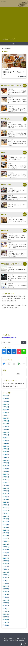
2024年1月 (6, 457)
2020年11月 (6, 544)
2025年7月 (6, 426)
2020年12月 (6, 541)
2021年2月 (6, 535)
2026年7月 (6, 395)
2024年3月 (6, 451)
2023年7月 (6, 465)
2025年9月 (6, 421)
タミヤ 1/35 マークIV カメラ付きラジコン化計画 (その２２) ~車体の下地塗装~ (17, 92)
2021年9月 (6, 516)
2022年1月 (6, 505)
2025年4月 (6, 432)
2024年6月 (6, 443)
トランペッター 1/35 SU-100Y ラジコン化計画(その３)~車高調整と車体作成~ (17, 143)
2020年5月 (6, 561)
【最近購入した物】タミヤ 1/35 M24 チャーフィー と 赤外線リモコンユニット (17, 237)
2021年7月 (6, 521)
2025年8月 (6, 423)
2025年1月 (6, 435)
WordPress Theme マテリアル (17, 638)
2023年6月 (6, 468)
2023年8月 (6, 463)
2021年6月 (6, 524)
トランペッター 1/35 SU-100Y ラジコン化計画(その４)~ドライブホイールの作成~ (17, 134)
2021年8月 (6, 519)
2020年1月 (6, 572)
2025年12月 (6, 415)
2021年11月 (6, 510)
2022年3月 (6, 499)
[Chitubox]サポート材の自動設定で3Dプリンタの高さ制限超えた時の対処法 (17, 278)
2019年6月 (6, 591)
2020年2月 (6, 569)
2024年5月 (6, 446)
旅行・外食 (22, 76)
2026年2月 (6, 409)
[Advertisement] (14, 22)
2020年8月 (6, 552)
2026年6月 (6, 398)
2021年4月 (6, 530)
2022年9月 (6, 485)
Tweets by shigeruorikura (9, 337)
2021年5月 (6, 527)
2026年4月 (6, 404)
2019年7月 (6, 589)
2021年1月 (6, 538)
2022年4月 (6, 496)
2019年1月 (6, 605)
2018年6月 (6, 625)
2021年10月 (6, 513)
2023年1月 (6, 477)
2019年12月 (6, 575)
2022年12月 (6, 479)
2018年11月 (6, 611)
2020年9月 (6, 549)
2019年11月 (6, 577)
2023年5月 (6, 471)
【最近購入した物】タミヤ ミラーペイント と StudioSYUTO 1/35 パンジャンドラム (17, 246)
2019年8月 (6, 586)
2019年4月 (6, 597)
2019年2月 (6, 603)
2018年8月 (6, 619)
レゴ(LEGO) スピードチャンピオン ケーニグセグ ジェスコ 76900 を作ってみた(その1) (17, 175)
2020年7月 (6, 555)
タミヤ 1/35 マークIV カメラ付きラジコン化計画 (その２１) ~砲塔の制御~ (17, 101)
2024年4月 (6, 449)
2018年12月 (6, 608)
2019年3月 (6, 600)
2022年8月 (6, 488)
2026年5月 (6, 401)
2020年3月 (6, 566)
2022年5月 (6, 493)
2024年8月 (6, 440)
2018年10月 (6, 614)
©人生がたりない (8, 640)
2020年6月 (6, 558)
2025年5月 (6, 429)
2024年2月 (6, 454)
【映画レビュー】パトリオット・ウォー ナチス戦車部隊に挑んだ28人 (17, 221)
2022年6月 (6, 491)
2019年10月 (6, 580)
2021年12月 (6, 507)
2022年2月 (6, 502)
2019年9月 (6, 583)
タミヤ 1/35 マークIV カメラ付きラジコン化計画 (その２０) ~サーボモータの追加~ (17, 110)
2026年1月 (6, 412)
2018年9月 (6, 617)
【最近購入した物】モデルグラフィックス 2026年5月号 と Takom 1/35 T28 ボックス (17, 255)
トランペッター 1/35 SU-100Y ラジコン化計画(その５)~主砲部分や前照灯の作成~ (17, 126)
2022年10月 (6, 482)
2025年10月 (6, 418)
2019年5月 (6, 594)
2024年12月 (6, 437)
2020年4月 (6, 563)
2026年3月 (6, 407)
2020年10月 (6, 547)
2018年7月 (6, 622)
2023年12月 (6, 460)
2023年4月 (6, 474)
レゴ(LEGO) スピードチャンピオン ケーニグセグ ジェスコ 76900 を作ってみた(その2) (17, 167)
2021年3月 (6, 533)
